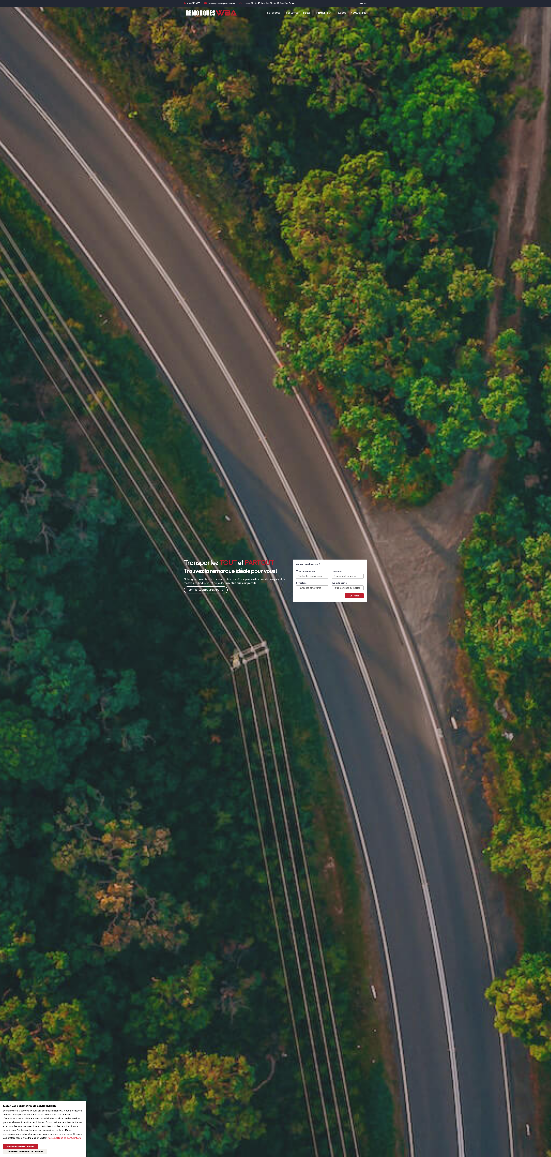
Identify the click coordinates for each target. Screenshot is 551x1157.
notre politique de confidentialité (65, 1137)
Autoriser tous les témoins (20, 1146)
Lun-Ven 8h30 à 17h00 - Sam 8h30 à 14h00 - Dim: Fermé (268, 3)
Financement (323, 12)
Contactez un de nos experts (206, 590)
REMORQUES (273, 12)
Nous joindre (358, 12)
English (363, 3)
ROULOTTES (292, 12)
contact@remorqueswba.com (221, 3)
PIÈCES (306, 12)
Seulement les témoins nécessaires (25, 1151)
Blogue (342, 12)
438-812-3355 (193, 3)
